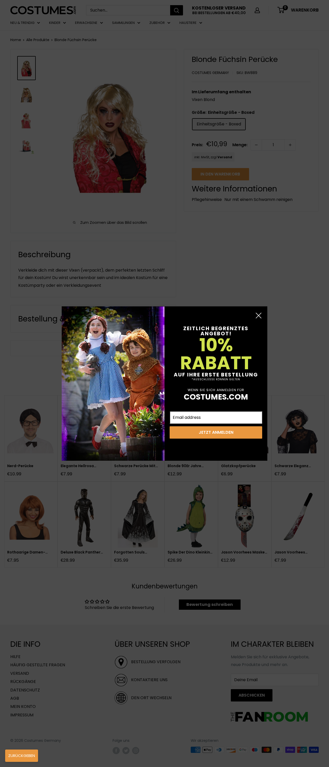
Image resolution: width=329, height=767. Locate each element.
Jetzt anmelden (216, 432)
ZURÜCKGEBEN (21, 755)
